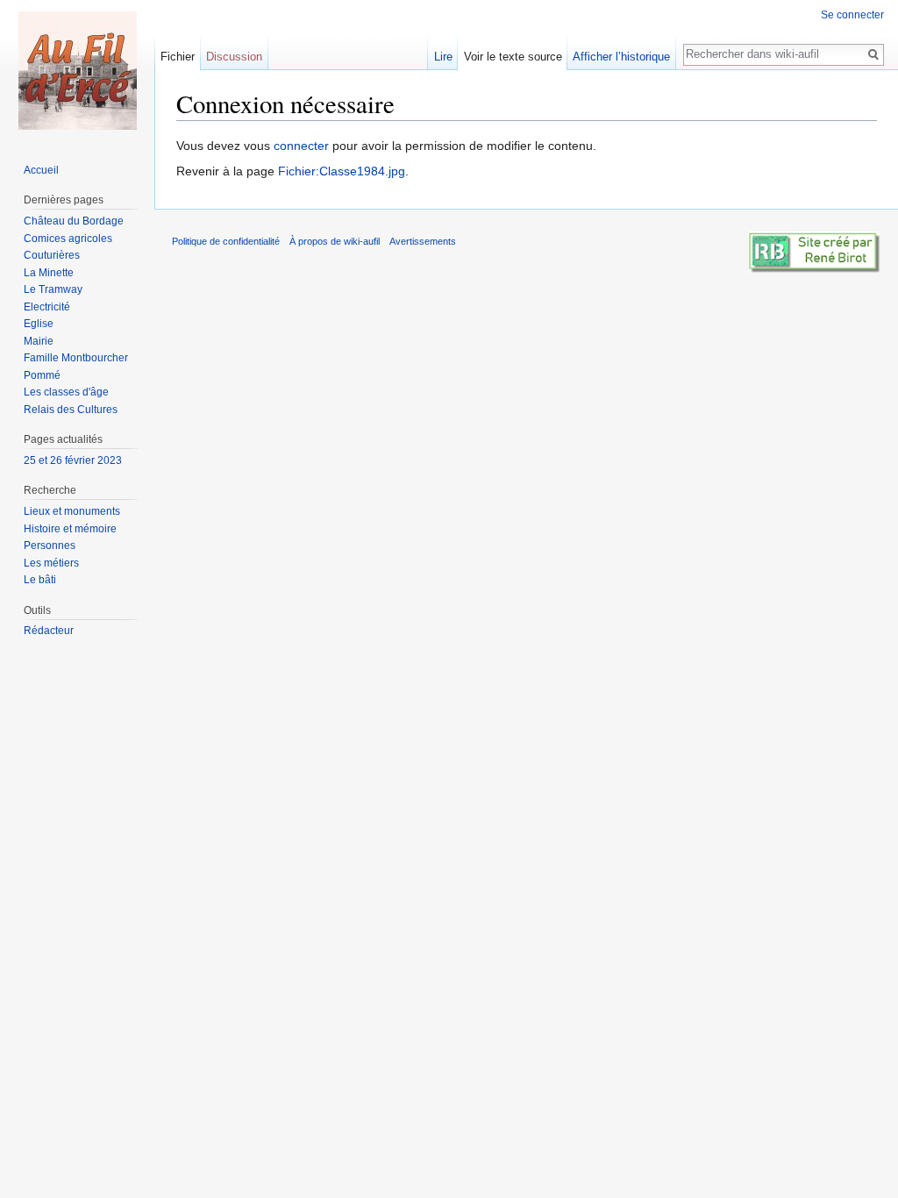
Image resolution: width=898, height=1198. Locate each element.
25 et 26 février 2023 (73, 460)
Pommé (42, 375)
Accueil (41, 170)
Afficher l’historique (621, 56)
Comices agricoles (68, 238)
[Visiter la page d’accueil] (77, 70)
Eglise (38, 323)
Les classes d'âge (66, 392)
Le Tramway (53, 289)
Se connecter (852, 15)
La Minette (49, 273)
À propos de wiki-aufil (334, 241)
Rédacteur (49, 630)
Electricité (47, 307)
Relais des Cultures (71, 409)
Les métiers (51, 563)
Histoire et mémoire (70, 529)
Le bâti (40, 580)
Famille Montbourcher (76, 358)
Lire (443, 56)
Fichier (177, 56)
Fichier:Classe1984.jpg (341, 171)
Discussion (234, 56)
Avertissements (422, 241)
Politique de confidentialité (226, 241)
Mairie (38, 341)
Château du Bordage (74, 221)
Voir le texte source (513, 56)
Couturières (52, 255)
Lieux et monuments (72, 511)
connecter (301, 146)
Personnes (49, 545)
